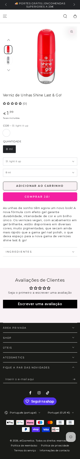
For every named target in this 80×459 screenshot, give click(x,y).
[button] (65, 16)
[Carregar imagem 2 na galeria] (8, 60)
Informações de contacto (55, 450)
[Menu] (5, 16)
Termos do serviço (25, 450)
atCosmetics (27, 440)
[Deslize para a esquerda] (6, 5)
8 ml (9, 149)
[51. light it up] (6, 132)
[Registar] (75, 379)
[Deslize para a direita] (74, 5)
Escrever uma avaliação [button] (40, 304)
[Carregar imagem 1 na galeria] (8, 49)
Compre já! (40, 196)
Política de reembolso (24, 445)
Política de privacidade (55, 445)
